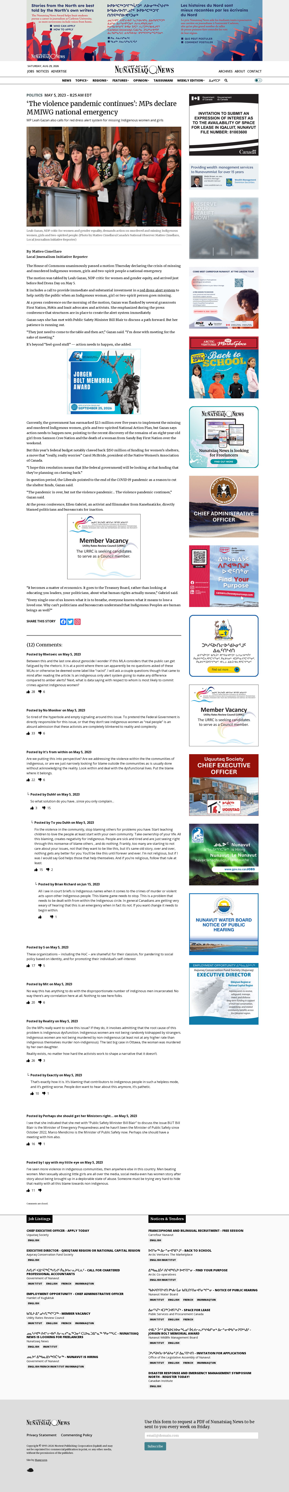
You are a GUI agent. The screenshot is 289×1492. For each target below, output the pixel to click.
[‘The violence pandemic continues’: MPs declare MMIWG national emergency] (104, 176)
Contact (254, 71)
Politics (34, 95)
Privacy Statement (42, 1435)
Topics (81, 80)
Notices (42, 71)
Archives (226, 71)
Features (119, 80)
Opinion (140, 80)
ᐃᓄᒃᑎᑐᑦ (214, 80)
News (66, 80)
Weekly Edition (190, 80)
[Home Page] (144, 69)
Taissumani (163, 80)
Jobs (30, 71)
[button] (30, 1470)
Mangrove (41, 1460)
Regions (99, 80)
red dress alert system (157, 290)
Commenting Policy (76, 1435)
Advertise (59, 71)
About (240, 71)
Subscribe (155, 1446)
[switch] (258, 80)
